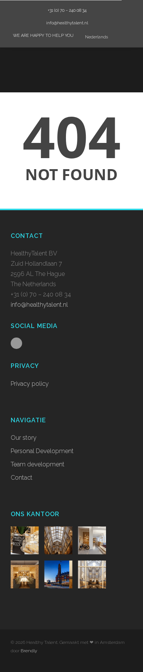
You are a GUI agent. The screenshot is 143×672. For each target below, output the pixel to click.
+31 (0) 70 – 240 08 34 (67, 10)
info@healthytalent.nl (66, 23)
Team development (37, 464)
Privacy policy (30, 383)
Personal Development (42, 451)
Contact (21, 477)
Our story (24, 437)
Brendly (29, 650)
